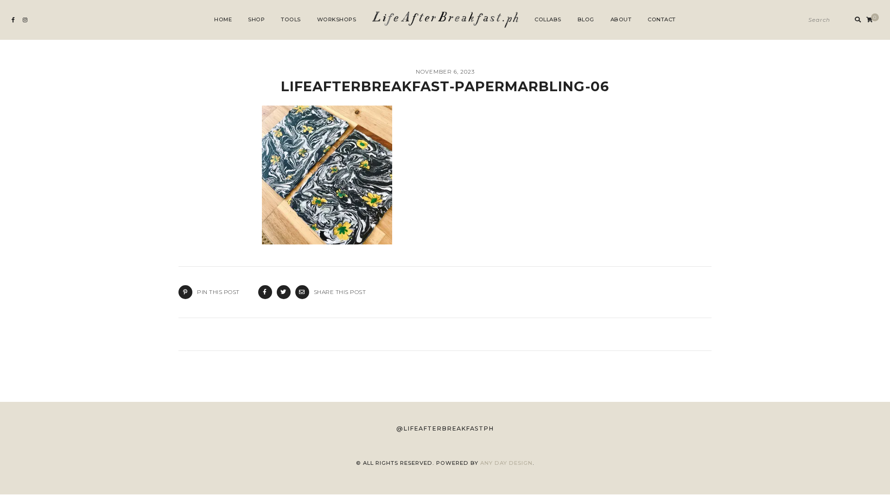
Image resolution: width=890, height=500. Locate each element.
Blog (586, 19)
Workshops (336, 19)
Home (223, 19)
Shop (256, 19)
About (621, 19)
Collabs (547, 19)
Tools (291, 19)
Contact (662, 19)
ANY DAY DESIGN (506, 463)
